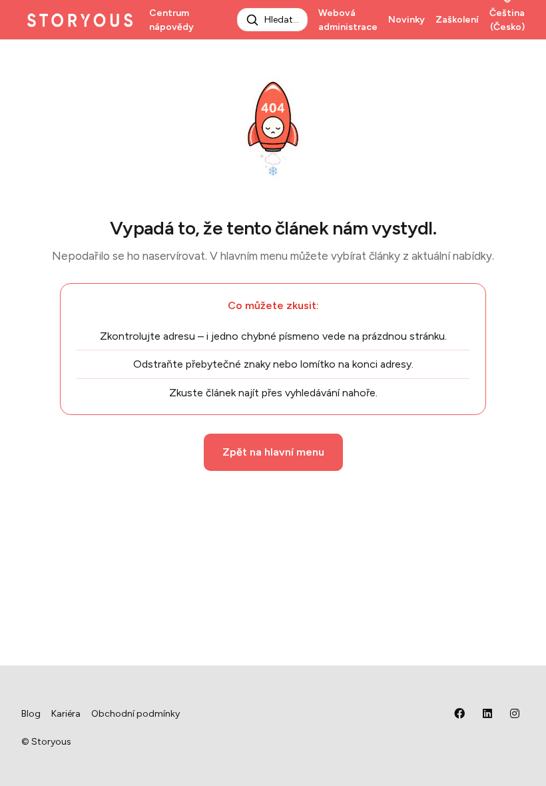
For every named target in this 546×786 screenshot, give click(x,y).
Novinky (406, 19)
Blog (31, 713)
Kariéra (66, 713)
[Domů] (79, 20)
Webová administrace (348, 20)
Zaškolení (457, 19)
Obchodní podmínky (135, 713)
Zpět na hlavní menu (273, 452)
